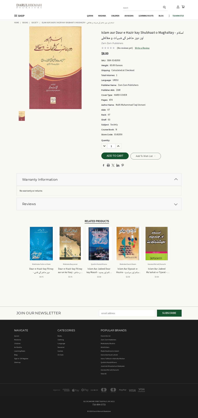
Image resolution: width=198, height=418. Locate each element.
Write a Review (142, 47)
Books (60, 336)
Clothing (61, 340)
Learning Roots (146, 15)
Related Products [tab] (97, 221)
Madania (102, 15)
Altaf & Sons (105, 347)
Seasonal (61, 347)
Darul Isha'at (105, 336)
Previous (190, 409)
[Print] (108, 165)
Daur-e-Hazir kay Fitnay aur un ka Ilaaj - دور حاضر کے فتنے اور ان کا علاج (70, 270)
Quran (90, 15)
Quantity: (105, 140)
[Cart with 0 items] (183, 6)
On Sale (60, 355)
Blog (161, 15)
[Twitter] (113, 165)
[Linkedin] (117, 165)
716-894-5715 (178, 15)
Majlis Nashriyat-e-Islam (110, 351)
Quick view (41, 240)
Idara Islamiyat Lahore (109, 355)
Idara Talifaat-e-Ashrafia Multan (113, 358)
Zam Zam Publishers (108, 340)
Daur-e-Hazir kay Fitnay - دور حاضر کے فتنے (41, 270)
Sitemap (17, 362)
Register (25, 358)
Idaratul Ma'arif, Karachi (110, 370)
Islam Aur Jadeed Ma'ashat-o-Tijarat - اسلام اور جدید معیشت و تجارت (156, 270)
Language (61, 343)
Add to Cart (41, 246)
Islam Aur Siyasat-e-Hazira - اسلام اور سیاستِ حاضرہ (127, 270)
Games (60, 351)
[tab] (99, 179)
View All (103, 374)
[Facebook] (103, 165)
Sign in (16, 358)
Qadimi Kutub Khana (109, 362)
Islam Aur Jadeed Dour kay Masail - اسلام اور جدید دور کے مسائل (99, 270)
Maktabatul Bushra (108, 343)
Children (115, 15)
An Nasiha (129, 15)
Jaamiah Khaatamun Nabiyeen (113, 366)
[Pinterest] (122, 165)
